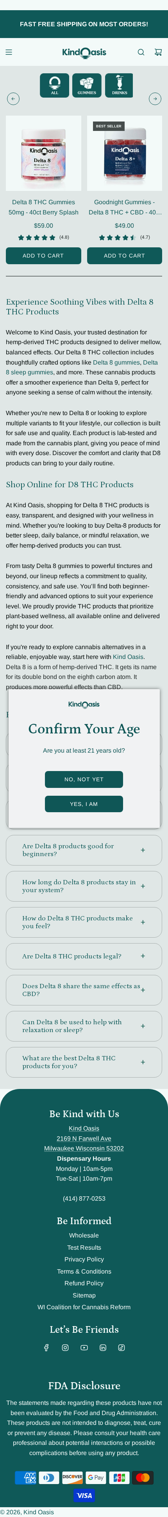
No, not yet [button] (84, 779)
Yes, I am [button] (84, 804)
